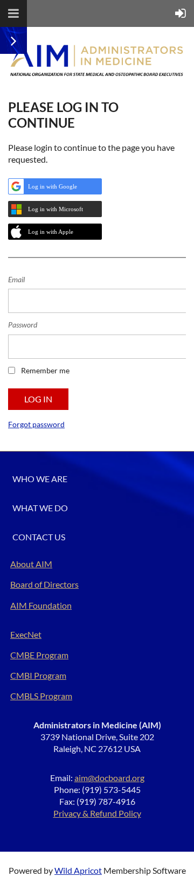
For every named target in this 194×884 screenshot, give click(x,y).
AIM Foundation (41, 605)
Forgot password (36, 424)
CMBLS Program (41, 696)
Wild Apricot (78, 870)
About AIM (31, 564)
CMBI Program (38, 675)
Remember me (45, 370)
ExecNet (25, 634)
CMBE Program (39, 655)
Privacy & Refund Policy (97, 813)
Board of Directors (44, 584)
